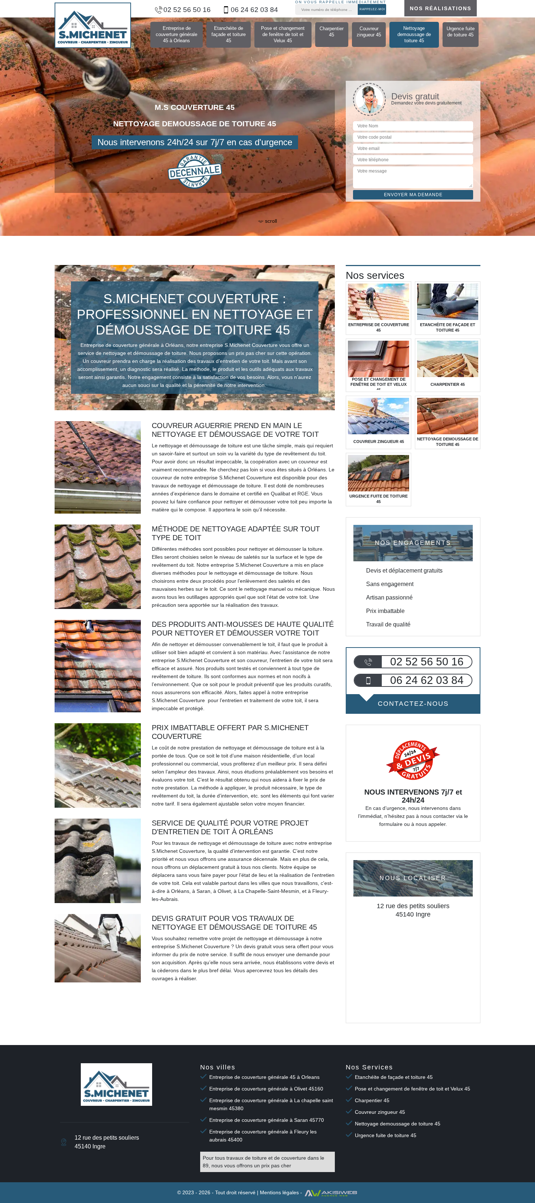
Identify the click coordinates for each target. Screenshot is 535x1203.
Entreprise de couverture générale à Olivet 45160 (266, 1089)
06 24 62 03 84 (254, 9)
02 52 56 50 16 (187, 9)
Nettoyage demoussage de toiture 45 (414, 34)
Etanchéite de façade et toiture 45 (228, 34)
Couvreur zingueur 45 (369, 31)
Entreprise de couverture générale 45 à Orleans (176, 34)
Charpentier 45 (332, 31)
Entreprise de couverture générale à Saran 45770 (266, 1120)
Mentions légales (279, 1192)
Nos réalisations (440, 8)
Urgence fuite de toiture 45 (461, 31)
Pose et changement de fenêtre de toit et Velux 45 (283, 34)
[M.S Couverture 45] (92, 25)
